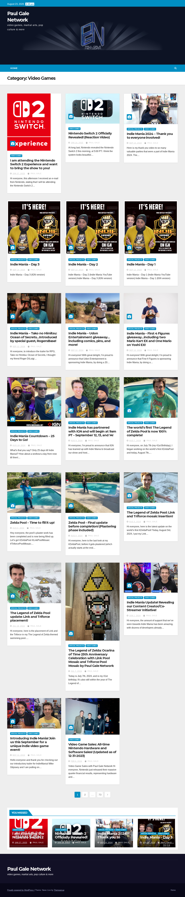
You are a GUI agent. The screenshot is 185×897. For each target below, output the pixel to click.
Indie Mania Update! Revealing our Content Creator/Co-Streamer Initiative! (150, 606)
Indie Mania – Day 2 (83, 264)
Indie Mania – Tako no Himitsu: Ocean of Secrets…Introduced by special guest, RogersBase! (33, 337)
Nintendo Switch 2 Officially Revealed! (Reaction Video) (90, 135)
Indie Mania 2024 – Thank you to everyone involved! (150, 136)
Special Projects (135, 129)
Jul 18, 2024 (19, 626)
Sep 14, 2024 (135, 143)
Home (13, 68)
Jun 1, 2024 (135, 616)
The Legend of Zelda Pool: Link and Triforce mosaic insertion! (151, 514)
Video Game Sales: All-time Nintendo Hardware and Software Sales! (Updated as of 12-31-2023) (92, 750)
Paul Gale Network (29, 869)
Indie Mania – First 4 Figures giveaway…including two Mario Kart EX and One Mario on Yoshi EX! (149, 339)
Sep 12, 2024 (135, 270)
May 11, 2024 (19, 755)
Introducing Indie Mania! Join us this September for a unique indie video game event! (32, 744)
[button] (175, 68)
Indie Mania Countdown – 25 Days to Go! (32, 438)
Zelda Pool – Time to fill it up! (32, 523)
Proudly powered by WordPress (20, 890)
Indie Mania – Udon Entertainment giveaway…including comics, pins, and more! (89, 339)
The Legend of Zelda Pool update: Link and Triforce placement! (30, 617)
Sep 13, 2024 (77, 270)
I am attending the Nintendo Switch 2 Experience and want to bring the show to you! (33, 164)
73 (100, 794)
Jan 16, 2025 (77, 143)
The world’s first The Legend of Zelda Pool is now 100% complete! (149, 431)
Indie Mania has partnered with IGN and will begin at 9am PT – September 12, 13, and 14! (92, 431)
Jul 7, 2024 (76, 671)
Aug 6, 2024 (18, 528)
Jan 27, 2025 (19, 174)
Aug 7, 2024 (135, 441)
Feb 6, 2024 (76, 761)
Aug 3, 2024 (135, 522)
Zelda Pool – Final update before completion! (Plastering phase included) (92, 526)
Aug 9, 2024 (77, 441)
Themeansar (59, 890)
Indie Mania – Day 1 (141, 264)
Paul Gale (35, 174)
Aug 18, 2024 (19, 445)
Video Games (16, 155)
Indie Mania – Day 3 (24, 264)
